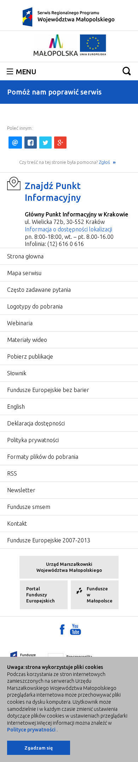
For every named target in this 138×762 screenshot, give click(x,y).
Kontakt (17, 523)
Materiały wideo (27, 340)
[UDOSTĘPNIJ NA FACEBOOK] (30, 142)
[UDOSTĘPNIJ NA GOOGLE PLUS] (60, 142)
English (16, 406)
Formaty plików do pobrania (42, 457)
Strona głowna (25, 256)
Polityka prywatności (33, 440)
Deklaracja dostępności (36, 423)
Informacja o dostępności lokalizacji (68, 229)
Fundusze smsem (28, 507)
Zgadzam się (38, 747)
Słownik (16, 373)
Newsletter (21, 490)
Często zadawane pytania (39, 289)
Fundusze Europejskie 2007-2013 (48, 540)
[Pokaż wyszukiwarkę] (126, 70)
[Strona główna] (69, 16)
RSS (12, 473)
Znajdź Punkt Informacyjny (53, 192)
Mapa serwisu (24, 273)
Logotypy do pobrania (35, 306)
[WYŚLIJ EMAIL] (15, 142)
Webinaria (20, 323)
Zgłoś (105, 162)
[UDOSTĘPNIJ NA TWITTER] (45, 142)
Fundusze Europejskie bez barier (48, 390)
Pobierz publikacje (30, 356)
